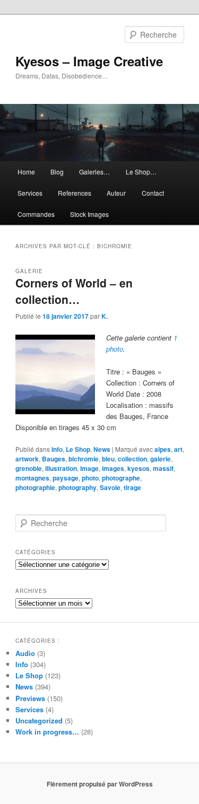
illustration (61, 468)
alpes (162, 449)
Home (26, 171)
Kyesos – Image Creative (89, 61)
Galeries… (94, 171)
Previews (30, 698)
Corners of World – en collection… (74, 291)
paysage (66, 478)
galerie (160, 459)
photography (77, 487)
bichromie (83, 459)
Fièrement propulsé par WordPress (100, 784)
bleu (108, 459)
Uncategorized (39, 720)
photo (90, 478)
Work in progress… (47, 732)
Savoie (110, 487)
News (101, 449)
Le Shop (78, 449)
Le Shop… (141, 171)
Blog (57, 171)
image (89, 468)
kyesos (138, 468)
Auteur (116, 192)
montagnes (32, 478)
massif (163, 468)
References (74, 192)
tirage (132, 487)
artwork (27, 459)
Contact (153, 192)
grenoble (28, 468)
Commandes (36, 214)
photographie (35, 487)
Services (30, 192)
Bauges (53, 459)
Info (57, 449)
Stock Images (89, 214)
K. (104, 316)
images (113, 468)
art (178, 449)
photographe (121, 478)
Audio (25, 653)
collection (132, 459)
